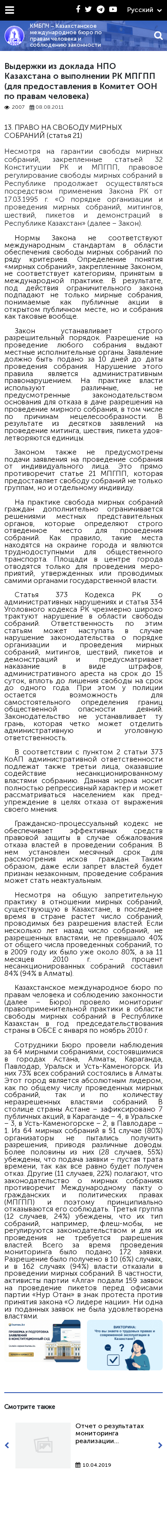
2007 (18, 107)
